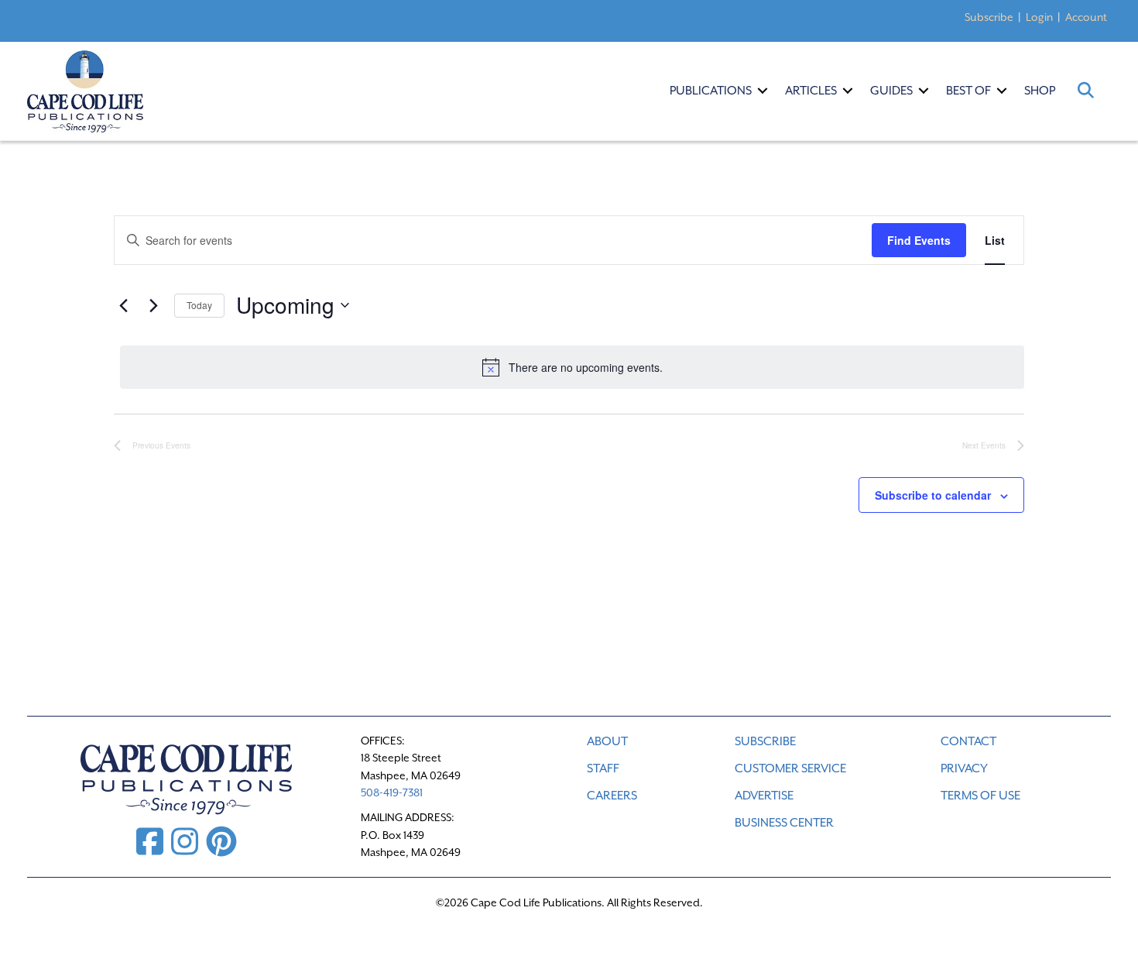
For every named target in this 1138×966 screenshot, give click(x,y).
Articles (811, 91)
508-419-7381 (392, 792)
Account (1086, 17)
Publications (711, 91)
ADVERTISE (764, 796)
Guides (891, 91)
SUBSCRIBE (765, 741)
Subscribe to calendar (933, 495)
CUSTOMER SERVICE (790, 768)
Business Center (784, 823)
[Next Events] (153, 305)
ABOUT (607, 741)
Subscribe (989, 17)
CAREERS (612, 796)
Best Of (968, 91)
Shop (1039, 91)
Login (1039, 17)
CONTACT (968, 741)
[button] (762, 90)
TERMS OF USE (980, 796)
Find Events (919, 240)
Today (199, 304)
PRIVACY (964, 768)
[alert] (572, 367)
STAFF (603, 768)
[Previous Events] (123, 305)
